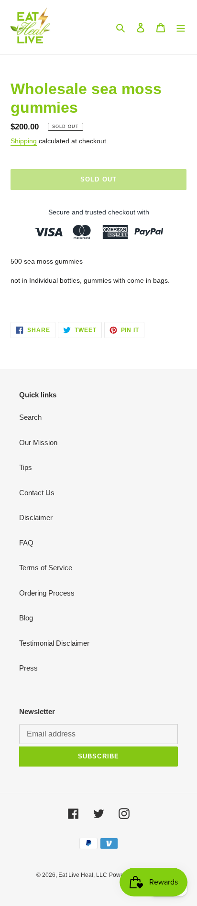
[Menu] (181, 27)
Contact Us (37, 493)
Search (30, 417)
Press (28, 668)
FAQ (26, 543)
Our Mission (38, 442)
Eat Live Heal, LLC (82, 875)
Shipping (24, 141)
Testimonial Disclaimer (54, 643)
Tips (25, 467)
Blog (26, 618)
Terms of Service (45, 568)
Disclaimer (36, 517)
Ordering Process (47, 593)
